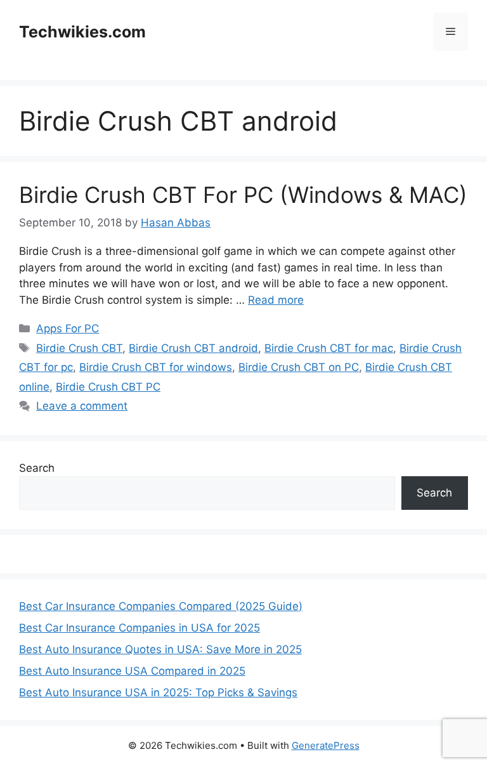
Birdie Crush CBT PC (108, 386)
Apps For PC (67, 328)
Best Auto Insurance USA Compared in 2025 (132, 671)
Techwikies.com (82, 31)
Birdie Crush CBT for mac (328, 348)
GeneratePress (326, 745)
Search (37, 468)
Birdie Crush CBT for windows (155, 367)
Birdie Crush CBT (79, 348)
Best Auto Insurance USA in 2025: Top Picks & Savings (158, 692)
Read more (276, 300)
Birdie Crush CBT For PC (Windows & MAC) (243, 194)
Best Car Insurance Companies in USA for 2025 (139, 627)
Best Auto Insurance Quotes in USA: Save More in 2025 (160, 649)
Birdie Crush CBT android (193, 348)
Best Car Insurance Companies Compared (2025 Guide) (160, 606)
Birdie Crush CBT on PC (298, 367)
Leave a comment (81, 405)
